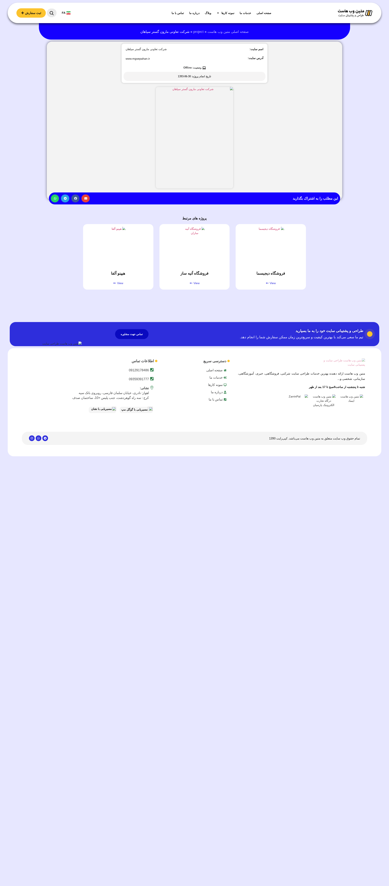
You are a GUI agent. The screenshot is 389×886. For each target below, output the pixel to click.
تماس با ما (178, 13)
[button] (85, 198)
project (198, 32)
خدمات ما (245, 13)
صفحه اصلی (263, 13)
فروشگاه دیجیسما (270, 273)
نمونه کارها (227, 13)
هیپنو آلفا (118, 273)
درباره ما (194, 13)
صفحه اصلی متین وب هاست (228, 32)
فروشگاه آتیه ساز (194, 273)
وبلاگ (208, 13)
